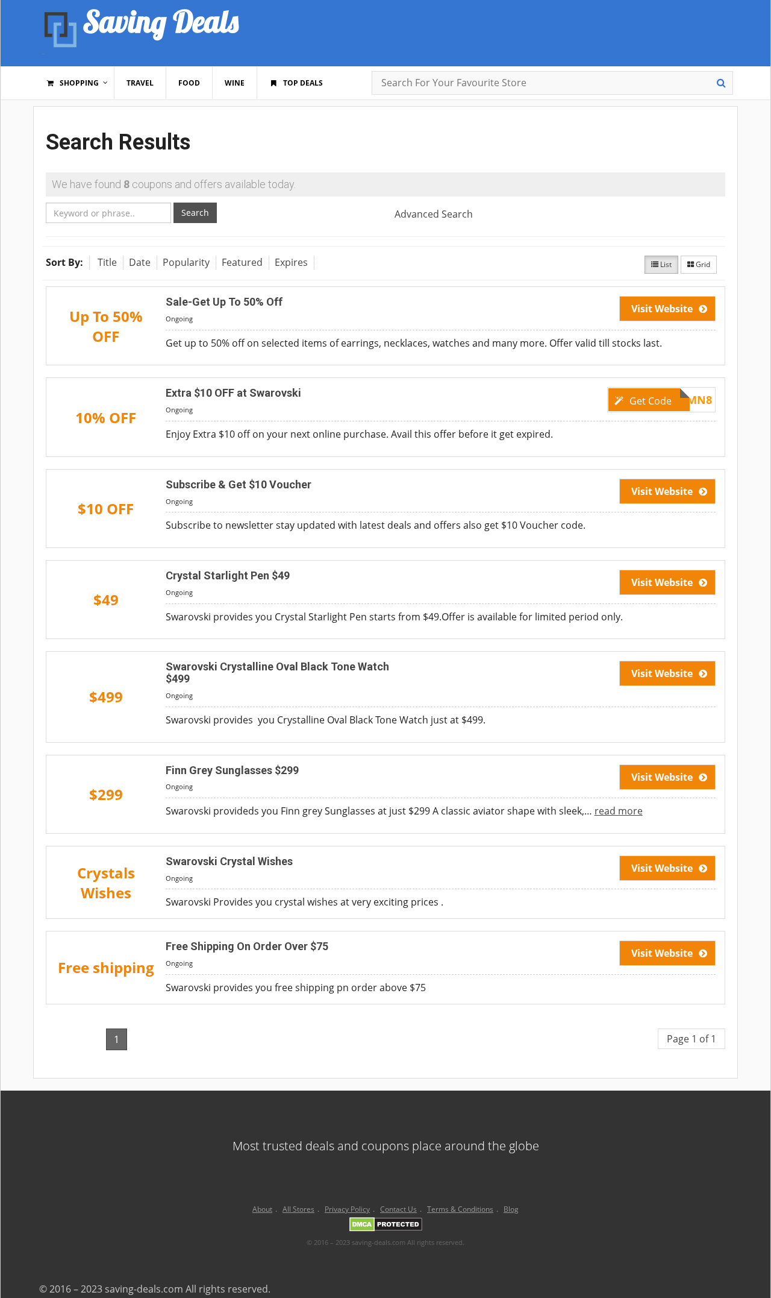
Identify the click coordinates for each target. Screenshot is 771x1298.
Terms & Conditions (460, 1209)
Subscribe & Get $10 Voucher (238, 484)
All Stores (298, 1209)
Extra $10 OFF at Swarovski (233, 392)
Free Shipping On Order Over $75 (247, 946)
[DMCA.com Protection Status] (385, 1226)
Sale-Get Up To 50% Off (224, 301)
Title (107, 262)
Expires (291, 262)
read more (619, 811)
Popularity (186, 262)
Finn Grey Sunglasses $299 (232, 770)
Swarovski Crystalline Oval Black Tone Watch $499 (277, 672)
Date (140, 262)
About (262, 1209)
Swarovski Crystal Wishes (229, 861)
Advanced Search (434, 214)
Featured (242, 262)
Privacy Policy (347, 1209)
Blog (511, 1209)
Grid (702, 264)
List (665, 264)
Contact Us (398, 1209)
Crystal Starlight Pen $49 (228, 575)
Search (195, 212)
